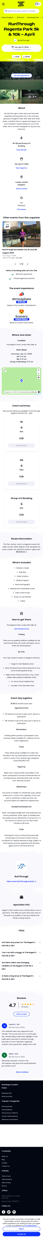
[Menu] (8, 4)
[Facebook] (4, 1214)
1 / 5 (21, 264)
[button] (21, 381)
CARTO (15, 392)
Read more (20, 552)
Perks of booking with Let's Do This (21, 270)
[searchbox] (21, 11)
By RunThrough (23, 40)
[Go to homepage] (21, 4)
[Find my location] (38, 377)
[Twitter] (9, 1214)
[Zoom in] (38, 370)
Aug (7, 224)
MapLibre (7, 392)
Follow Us (6, 1206)
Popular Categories (11, 1101)
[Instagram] (15, 1214)
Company (6, 1151)
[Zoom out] (38, 373)
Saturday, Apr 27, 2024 (21, 354)
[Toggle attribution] (38, 392)
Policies (5, 1171)
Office (4, 1190)
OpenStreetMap (24, 392)
